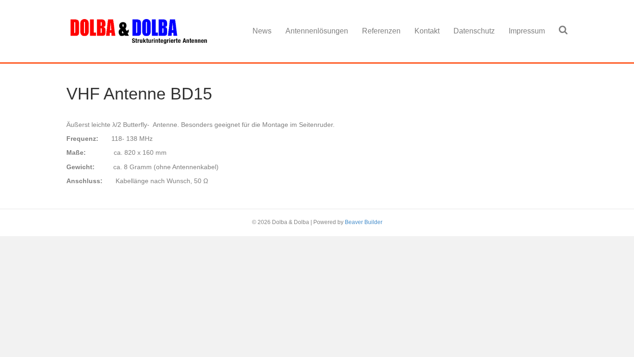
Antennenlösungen (316, 31)
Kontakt (427, 31)
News (262, 31)
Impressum (527, 31)
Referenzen (381, 31)
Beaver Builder (363, 222)
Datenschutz (474, 31)
